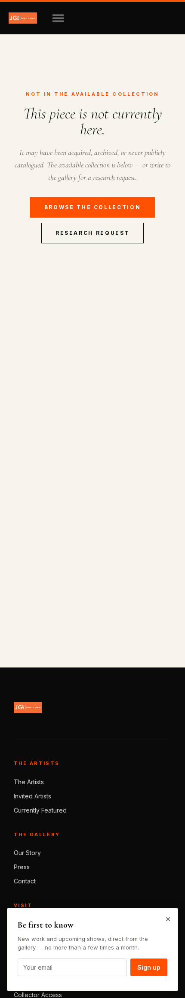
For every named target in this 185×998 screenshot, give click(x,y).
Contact (25, 881)
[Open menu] (58, 18)
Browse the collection (92, 207)
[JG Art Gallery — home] (23, 18)
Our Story (27, 852)
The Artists (29, 782)
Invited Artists (32, 796)
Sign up (148, 967)
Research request (93, 233)
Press (22, 867)
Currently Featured (40, 810)
